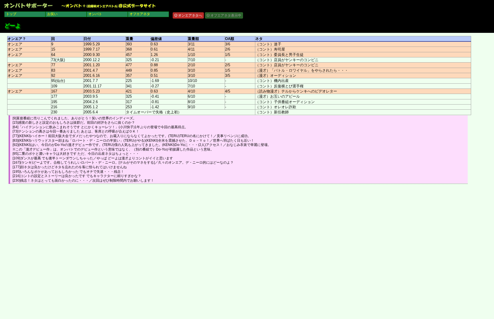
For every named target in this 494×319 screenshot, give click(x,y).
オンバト (95, 14)
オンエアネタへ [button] (189, 15)
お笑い (52, 14)
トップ (11, 14)
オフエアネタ (140, 14)
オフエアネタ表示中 (225, 15)
